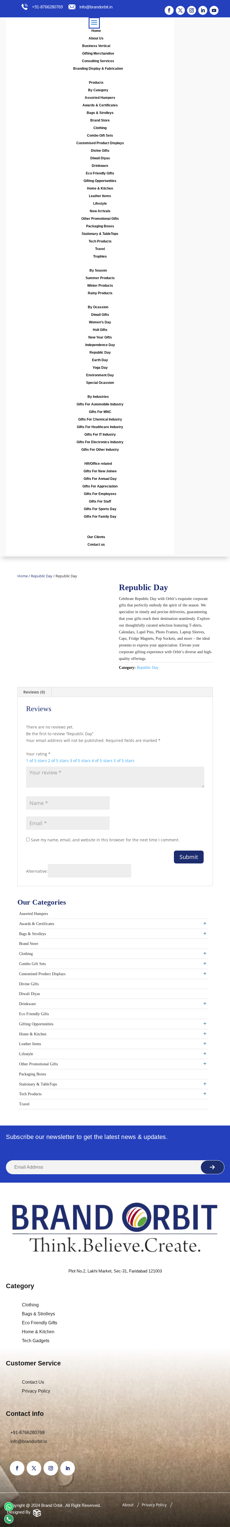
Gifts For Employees (100, 494)
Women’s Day (100, 322)
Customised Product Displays (100, 143)
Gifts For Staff (100, 501)
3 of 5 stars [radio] (80, 760)
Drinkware (100, 166)
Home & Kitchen (100, 188)
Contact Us (33, 1382)
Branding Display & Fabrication (98, 69)
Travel (100, 249)
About (128, 1504)
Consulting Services (98, 61)
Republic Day (100, 352)
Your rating (38, 754)
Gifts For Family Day (100, 517)
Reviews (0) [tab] (34, 692)
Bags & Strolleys (100, 113)
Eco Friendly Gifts (100, 173)
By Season (98, 270)
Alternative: (37, 871)
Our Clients (96, 537)
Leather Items (100, 196)
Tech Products (100, 241)
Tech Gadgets (35, 1340)
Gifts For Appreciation (100, 486)
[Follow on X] (180, 10)
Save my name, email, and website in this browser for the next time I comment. (105, 839)
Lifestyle (100, 204)
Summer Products (100, 278)
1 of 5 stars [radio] (36, 760)
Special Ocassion (100, 383)
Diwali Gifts (100, 315)
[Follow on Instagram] (191, 10)
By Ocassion (98, 307)
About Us (96, 38)
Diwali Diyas (100, 158)
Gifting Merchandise (98, 53)
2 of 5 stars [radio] (58, 760)
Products (96, 83)
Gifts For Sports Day (100, 509)
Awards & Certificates (100, 105)
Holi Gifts (100, 330)
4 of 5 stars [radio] (102, 760)
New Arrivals (100, 211)
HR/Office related (98, 464)
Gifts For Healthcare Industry (100, 427)
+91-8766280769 (47, 6)
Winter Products (100, 286)
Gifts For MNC (100, 412)
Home (96, 31)
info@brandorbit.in (95, 6)
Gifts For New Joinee (100, 471)
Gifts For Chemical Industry (100, 419)
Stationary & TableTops (100, 234)
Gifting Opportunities (100, 181)
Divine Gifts (100, 151)
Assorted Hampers (100, 98)
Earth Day (100, 360)
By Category (98, 90)
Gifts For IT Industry (100, 434)
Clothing (100, 128)
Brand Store (100, 120)
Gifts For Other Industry (100, 450)
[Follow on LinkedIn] (202, 10)
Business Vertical (96, 46)
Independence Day (100, 345)
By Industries (98, 397)
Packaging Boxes (100, 226)
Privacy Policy (36, 1391)
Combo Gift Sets (100, 135)
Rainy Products (100, 293)
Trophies (100, 256)
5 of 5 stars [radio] (124, 760)
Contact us (96, 545)
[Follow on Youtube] (214, 10)
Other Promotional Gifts (100, 219)
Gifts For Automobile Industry (100, 404)
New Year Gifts (100, 337)
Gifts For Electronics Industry (100, 442)
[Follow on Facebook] (169, 10)
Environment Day (100, 375)
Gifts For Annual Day (100, 479)
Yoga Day (100, 368)
